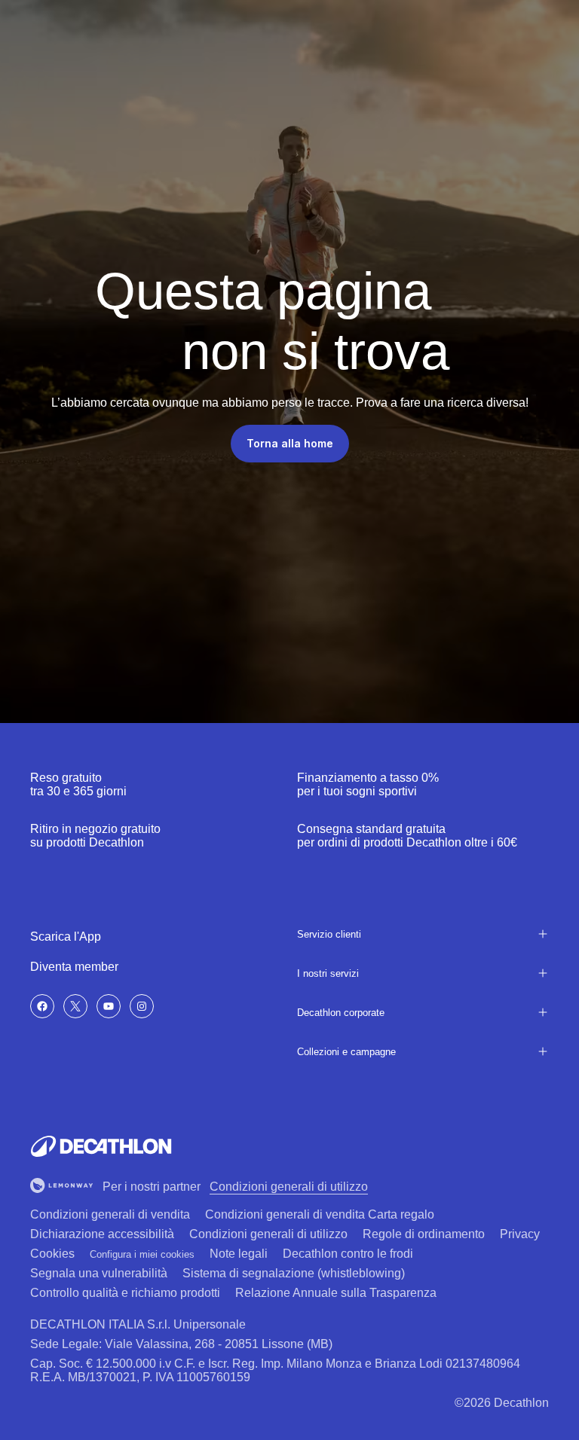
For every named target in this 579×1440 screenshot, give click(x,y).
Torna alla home (290, 443)
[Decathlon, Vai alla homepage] (101, 1146)
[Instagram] (142, 1006)
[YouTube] (108, 1006)
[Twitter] (75, 1006)
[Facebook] (42, 1006)
